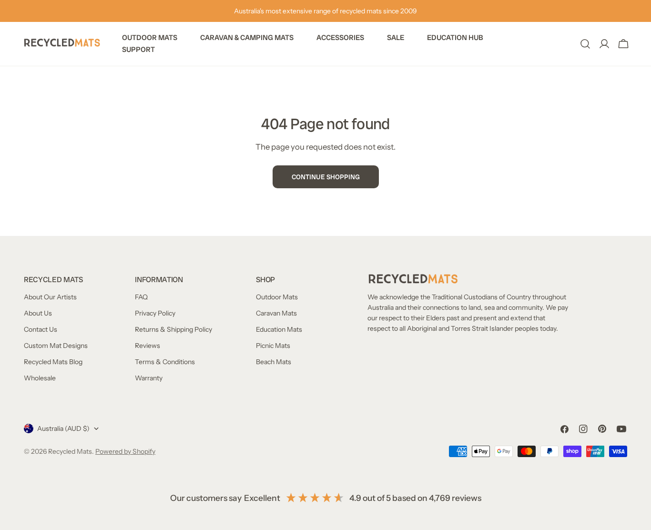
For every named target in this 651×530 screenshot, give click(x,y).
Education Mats (279, 329)
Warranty (149, 378)
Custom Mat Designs (56, 345)
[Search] (585, 43)
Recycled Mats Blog (53, 361)
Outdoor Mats (277, 297)
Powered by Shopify (125, 451)
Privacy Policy (155, 313)
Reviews (147, 345)
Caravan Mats (276, 313)
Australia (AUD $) (63, 428)
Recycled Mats (70, 451)
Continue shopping (326, 177)
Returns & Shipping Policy (173, 329)
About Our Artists (50, 297)
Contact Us (40, 329)
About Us (38, 313)
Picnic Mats (273, 345)
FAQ (141, 297)
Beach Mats (273, 361)
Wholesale (40, 378)
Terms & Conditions (165, 361)
